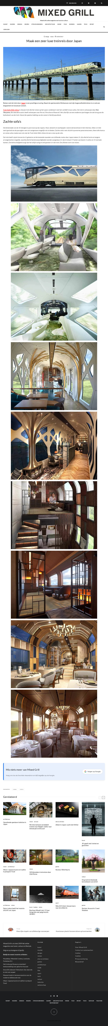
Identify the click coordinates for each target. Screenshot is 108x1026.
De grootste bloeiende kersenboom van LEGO (90, 881)
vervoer (6, 29)
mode (59, 24)
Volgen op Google (94, 771)
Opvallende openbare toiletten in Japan (14, 823)
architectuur (50, 24)
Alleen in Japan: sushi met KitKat (67, 825)
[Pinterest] (88, 2)
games (79, 24)
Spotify (21, 950)
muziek (12, 24)
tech (85, 24)
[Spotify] (95, 2)
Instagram (14, 950)
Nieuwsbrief (79, 962)
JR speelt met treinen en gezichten (90, 844)
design (19, 24)
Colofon (78, 953)
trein (22, 789)
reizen (27, 24)
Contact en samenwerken (84, 950)
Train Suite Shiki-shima (11, 110)
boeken (71, 24)
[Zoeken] (101, 2)
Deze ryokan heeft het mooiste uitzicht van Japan (13, 909)
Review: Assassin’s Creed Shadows (90, 909)
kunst (5, 24)
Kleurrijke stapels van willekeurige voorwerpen (32, 930)
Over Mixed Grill (81, 947)
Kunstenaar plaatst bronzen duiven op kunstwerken (74, 930)
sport (92, 24)
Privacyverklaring (81, 959)
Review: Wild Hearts (63, 870)
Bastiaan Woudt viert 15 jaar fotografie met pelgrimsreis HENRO (39, 912)
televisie (41, 982)
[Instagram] (82, 2)
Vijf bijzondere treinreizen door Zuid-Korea (40, 873)
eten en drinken (37, 24)
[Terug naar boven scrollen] (54, 1012)
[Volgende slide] (103, 797)
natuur (84, 877)
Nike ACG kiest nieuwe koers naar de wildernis (66, 907)
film (65, 24)
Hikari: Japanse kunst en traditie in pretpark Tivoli (14, 871)
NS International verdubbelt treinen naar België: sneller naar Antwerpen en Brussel (40, 826)
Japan (23, 103)
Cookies (78, 956)
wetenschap (42, 985)
